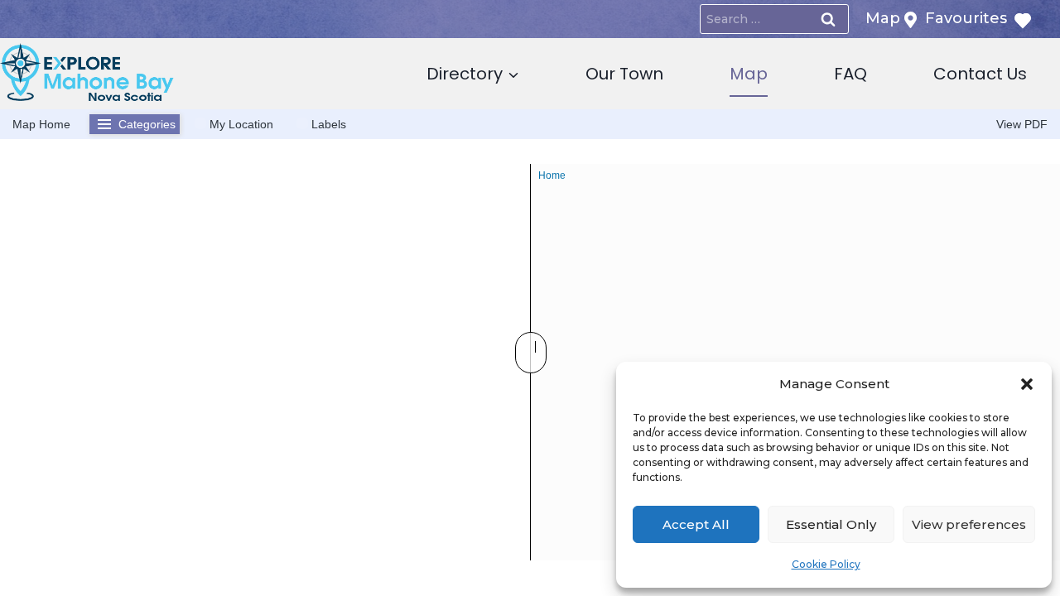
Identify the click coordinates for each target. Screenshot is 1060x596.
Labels (328, 124)
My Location (241, 124)
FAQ (850, 73)
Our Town (624, 73)
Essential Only (831, 524)
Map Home (41, 124)
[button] (1027, 384)
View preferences (969, 524)
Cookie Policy (826, 564)
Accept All (696, 524)
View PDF (1022, 124)
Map (749, 73)
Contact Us (980, 73)
